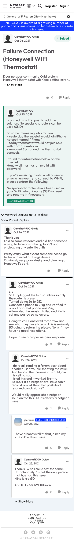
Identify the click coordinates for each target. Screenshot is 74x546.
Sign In (64, 6)
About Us (37, 515)
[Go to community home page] (17, 6)
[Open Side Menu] (5, 6)
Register (51, 6)
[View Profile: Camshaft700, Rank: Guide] (8, 38)
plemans (29, 420)
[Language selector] (30, 6)
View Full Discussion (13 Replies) (26, 215)
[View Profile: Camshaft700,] (10, 113)
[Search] (40, 6)
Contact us (37, 518)
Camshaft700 (22, 36)
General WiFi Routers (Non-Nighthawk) (31, 16)
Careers (37, 520)
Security (37, 523)
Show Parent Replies (15, 219)
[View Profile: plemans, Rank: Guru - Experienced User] (18, 422)
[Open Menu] (68, 16)
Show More (14, 84)
